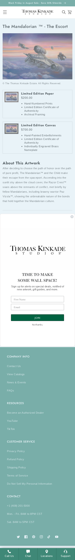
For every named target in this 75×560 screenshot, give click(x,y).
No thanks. (37, 324)
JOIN (37, 317)
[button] (64, 12)
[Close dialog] (72, 216)
